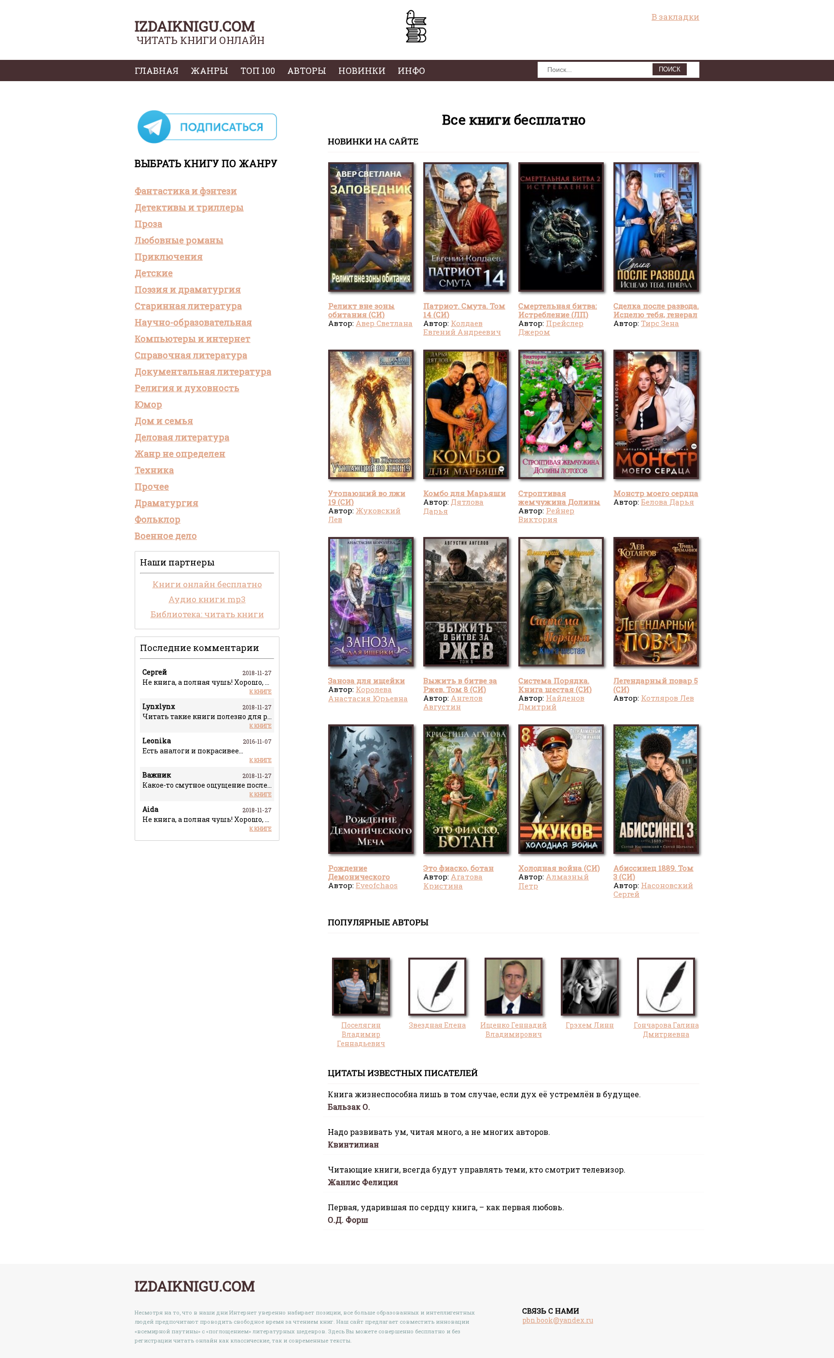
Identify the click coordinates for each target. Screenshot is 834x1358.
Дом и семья (164, 420)
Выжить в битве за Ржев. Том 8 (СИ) (460, 685)
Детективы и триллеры (189, 207)
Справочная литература (191, 355)
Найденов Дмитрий (551, 702)
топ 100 (257, 70)
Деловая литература (182, 437)
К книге (261, 691)
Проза (148, 223)
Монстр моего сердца (655, 493)
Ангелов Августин (453, 702)
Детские (154, 273)
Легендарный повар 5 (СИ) (655, 685)
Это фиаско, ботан (458, 868)
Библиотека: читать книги (207, 614)
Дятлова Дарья (453, 506)
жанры (209, 70)
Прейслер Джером (551, 327)
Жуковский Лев (364, 515)
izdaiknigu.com (195, 25)
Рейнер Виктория (546, 515)
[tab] (207, 191)
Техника (154, 470)
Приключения (169, 256)
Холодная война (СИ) (559, 868)
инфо (411, 70)
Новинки (362, 70)
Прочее (152, 486)
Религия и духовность (187, 388)
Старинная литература (188, 305)
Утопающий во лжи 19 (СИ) (366, 497)
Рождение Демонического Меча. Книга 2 (359, 877)
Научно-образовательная (193, 322)
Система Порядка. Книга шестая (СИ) (555, 685)
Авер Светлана (384, 323)
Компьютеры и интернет (192, 338)
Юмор (148, 404)
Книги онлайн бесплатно (207, 584)
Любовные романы (179, 240)
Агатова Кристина (453, 881)
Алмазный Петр (553, 881)
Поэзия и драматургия (188, 289)
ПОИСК (670, 69)
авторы (306, 70)
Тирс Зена (660, 323)
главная (157, 70)
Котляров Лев (667, 698)
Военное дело (166, 535)
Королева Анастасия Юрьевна (368, 693)
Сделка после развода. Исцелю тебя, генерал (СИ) (656, 314)
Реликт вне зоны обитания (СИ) (361, 310)
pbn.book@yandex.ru (557, 1320)
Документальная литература (203, 371)
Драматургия (166, 503)
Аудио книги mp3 (207, 599)
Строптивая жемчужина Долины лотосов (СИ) (559, 502)
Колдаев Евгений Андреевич (462, 327)
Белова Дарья (667, 502)
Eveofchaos (377, 885)
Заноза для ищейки (366, 680)
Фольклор (158, 519)
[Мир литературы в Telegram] (207, 142)
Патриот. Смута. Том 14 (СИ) (464, 310)
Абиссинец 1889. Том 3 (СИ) (653, 872)
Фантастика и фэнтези (186, 191)
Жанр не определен (180, 453)
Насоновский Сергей (653, 889)
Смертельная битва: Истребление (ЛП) (557, 310)
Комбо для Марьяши (464, 493)
